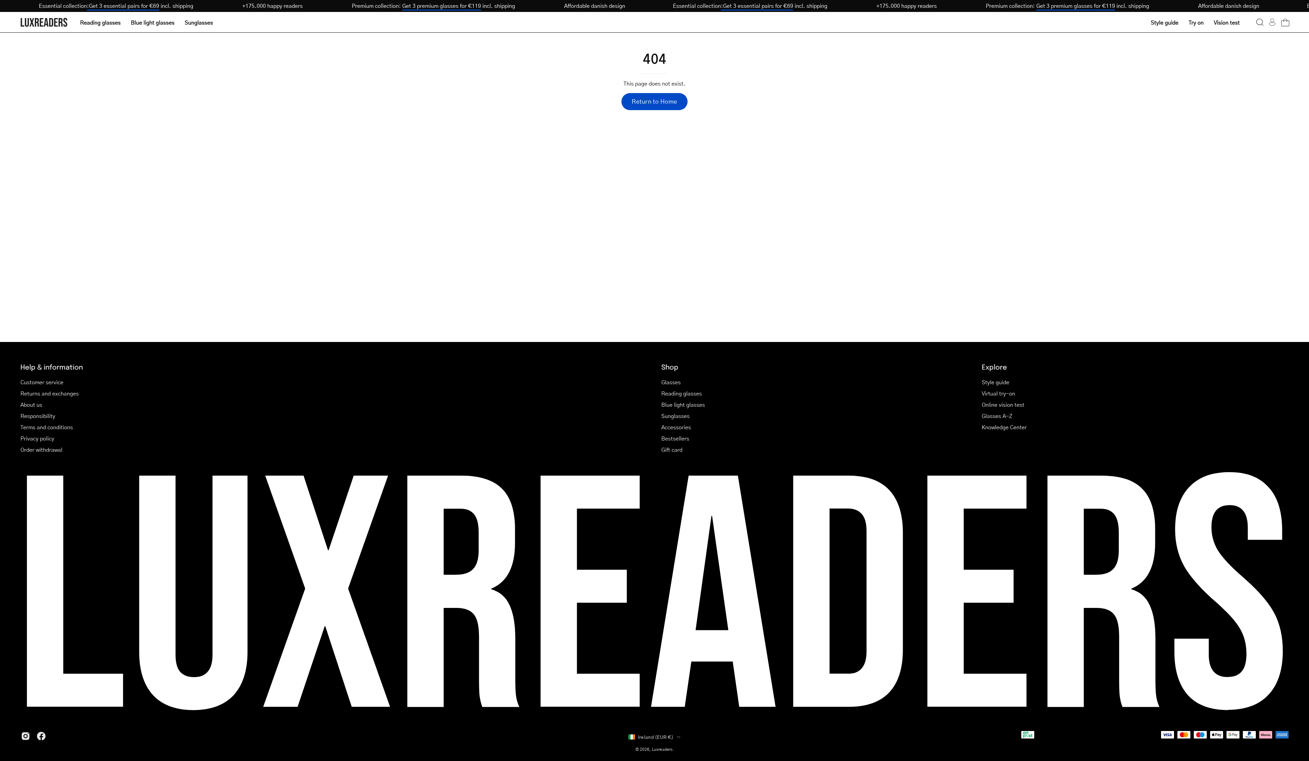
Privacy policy (37, 438)
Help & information (51, 366)
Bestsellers (675, 438)
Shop (669, 366)
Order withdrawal (41, 449)
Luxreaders (662, 749)
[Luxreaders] (44, 22)
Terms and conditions (46, 427)
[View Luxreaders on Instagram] (25, 736)
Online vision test (1003, 404)
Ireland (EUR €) (655, 736)
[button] (1259, 22)
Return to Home (654, 101)
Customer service (41, 382)
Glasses (671, 382)
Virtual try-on (998, 393)
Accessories (676, 427)
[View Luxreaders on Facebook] (41, 736)
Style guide (995, 382)
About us (31, 404)
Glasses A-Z (997, 416)
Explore (994, 366)
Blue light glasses (683, 404)
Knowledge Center (1004, 427)
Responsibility (37, 416)
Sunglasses (675, 416)
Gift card (671, 449)
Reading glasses (681, 393)
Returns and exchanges (49, 393)
